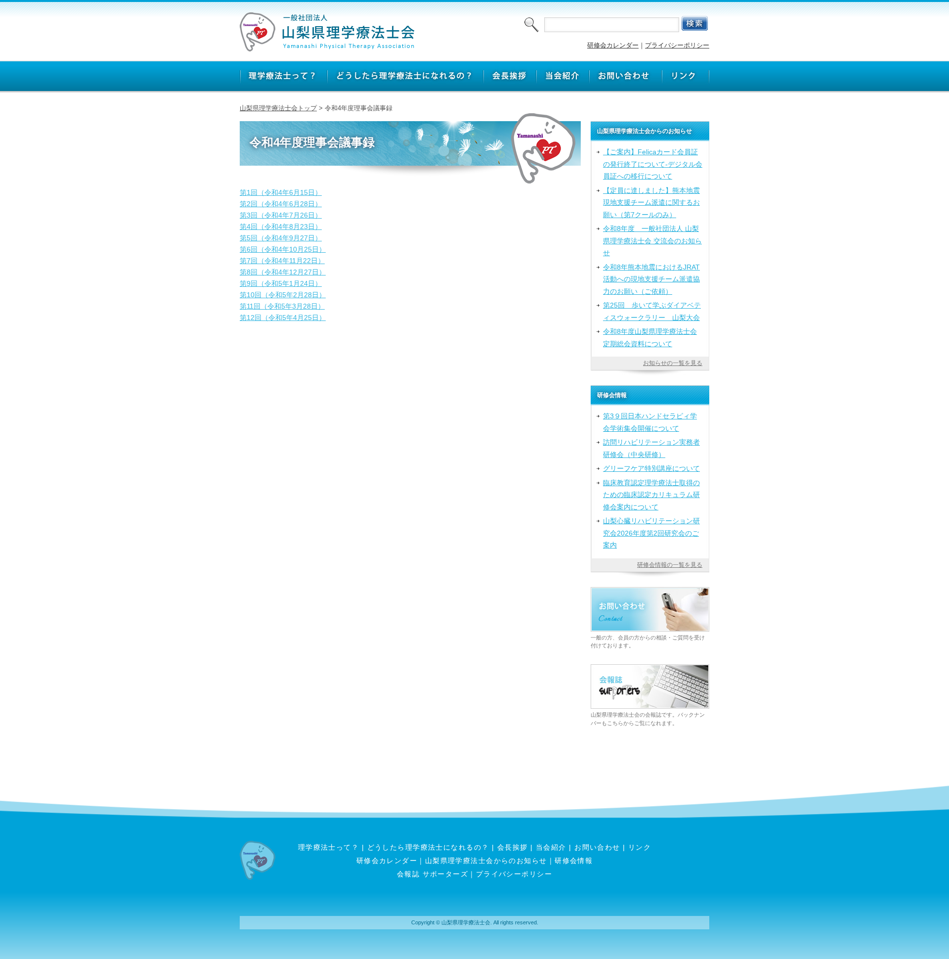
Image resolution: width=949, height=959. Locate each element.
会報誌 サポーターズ (432, 874)
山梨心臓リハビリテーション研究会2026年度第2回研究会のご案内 (651, 533)
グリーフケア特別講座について (651, 468)
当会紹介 (551, 847)
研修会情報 (574, 861)
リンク (639, 847)
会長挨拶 (512, 847)
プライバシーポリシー (677, 45)
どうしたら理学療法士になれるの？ (428, 847)
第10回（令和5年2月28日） (283, 295)
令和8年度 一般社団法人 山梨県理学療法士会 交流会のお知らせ (652, 241)
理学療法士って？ (328, 847)
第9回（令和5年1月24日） (281, 283)
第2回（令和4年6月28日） (281, 204)
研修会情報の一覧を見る (669, 564)
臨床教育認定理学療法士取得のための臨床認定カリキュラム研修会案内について (651, 495)
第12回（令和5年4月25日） (283, 317)
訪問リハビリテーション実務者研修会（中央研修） (651, 448)
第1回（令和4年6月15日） (281, 192)
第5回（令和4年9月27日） (281, 238)
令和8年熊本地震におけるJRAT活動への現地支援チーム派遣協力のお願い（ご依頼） (651, 279)
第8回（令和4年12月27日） (283, 272)
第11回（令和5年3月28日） (282, 306)
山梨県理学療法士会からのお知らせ (486, 861)
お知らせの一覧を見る (672, 363)
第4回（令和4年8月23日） (281, 226)
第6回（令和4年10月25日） (283, 249)
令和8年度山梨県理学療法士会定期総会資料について (650, 337)
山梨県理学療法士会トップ (278, 108)
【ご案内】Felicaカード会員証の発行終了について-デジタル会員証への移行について (652, 164)
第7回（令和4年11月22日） (282, 261)
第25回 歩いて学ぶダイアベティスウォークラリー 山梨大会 (652, 311)
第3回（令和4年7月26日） (281, 215)
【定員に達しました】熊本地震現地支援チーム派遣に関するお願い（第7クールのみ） (651, 202)
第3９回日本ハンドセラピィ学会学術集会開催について (650, 422)
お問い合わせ (597, 847)
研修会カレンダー (613, 45)
